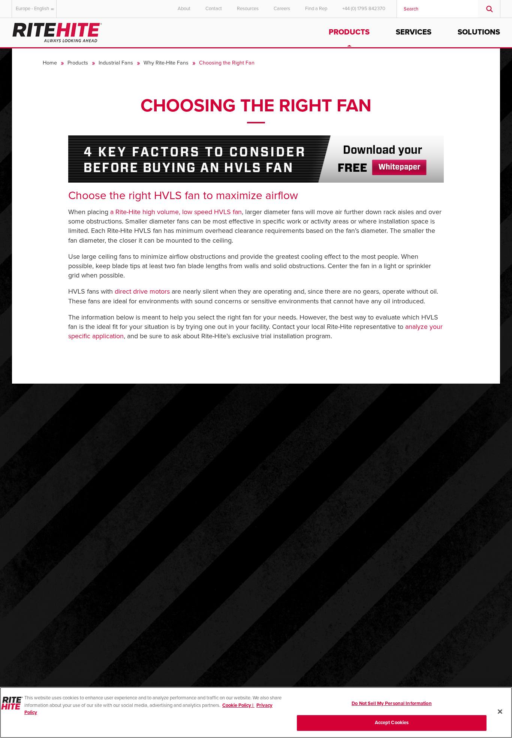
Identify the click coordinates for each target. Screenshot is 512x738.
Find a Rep (316, 9)
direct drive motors (142, 291)
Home (50, 63)
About (184, 9)
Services (413, 32)
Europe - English (32, 9)
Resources (248, 9)
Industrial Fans (116, 63)
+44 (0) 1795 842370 (363, 9)
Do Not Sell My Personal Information (392, 703)
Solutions (479, 32)
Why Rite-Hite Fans (166, 63)
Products (349, 32)
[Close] (500, 711)
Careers (282, 9)
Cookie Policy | (238, 705)
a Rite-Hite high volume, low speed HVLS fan (176, 212)
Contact (213, 9)
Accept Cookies (392, 722)
